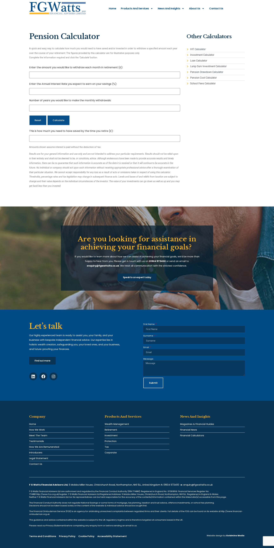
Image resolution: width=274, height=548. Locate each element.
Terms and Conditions (42, 536)
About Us (194, 8)
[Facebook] (43, 376)
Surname (148, 335)
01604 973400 (171, 484)
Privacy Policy (67, 536)
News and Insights (169, 8)
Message (148, 359)
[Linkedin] (33, 376)
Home (112, 8)
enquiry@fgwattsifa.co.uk (198, 484)
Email (146, 347)
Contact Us (216, 8)
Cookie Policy (86, 536)
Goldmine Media (235, 535)
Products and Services (135, 8)
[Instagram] (53, 376)
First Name (149, 324)
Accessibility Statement (112, 536)
